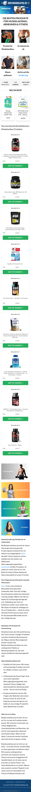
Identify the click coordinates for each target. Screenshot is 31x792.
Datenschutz (20, 782)
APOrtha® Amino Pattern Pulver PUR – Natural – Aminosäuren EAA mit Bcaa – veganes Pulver (23, 115)
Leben (23, 553)
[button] (2, 3)
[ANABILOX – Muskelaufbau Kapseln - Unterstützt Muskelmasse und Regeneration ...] (15, 399)
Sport (3, 586)
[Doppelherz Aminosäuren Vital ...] (15, 254)
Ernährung (23, 75)
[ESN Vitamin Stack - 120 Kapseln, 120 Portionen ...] (15, 288)
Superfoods (5, 567)
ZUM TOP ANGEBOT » (15, 166)
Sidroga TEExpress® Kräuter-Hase (8, 112)
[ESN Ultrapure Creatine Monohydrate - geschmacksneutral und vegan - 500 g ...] (15, 218)
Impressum (10, 782)
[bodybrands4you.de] (15, 3)
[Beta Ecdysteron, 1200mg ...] (15, 435)
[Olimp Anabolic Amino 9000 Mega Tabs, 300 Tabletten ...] (15, 182)
